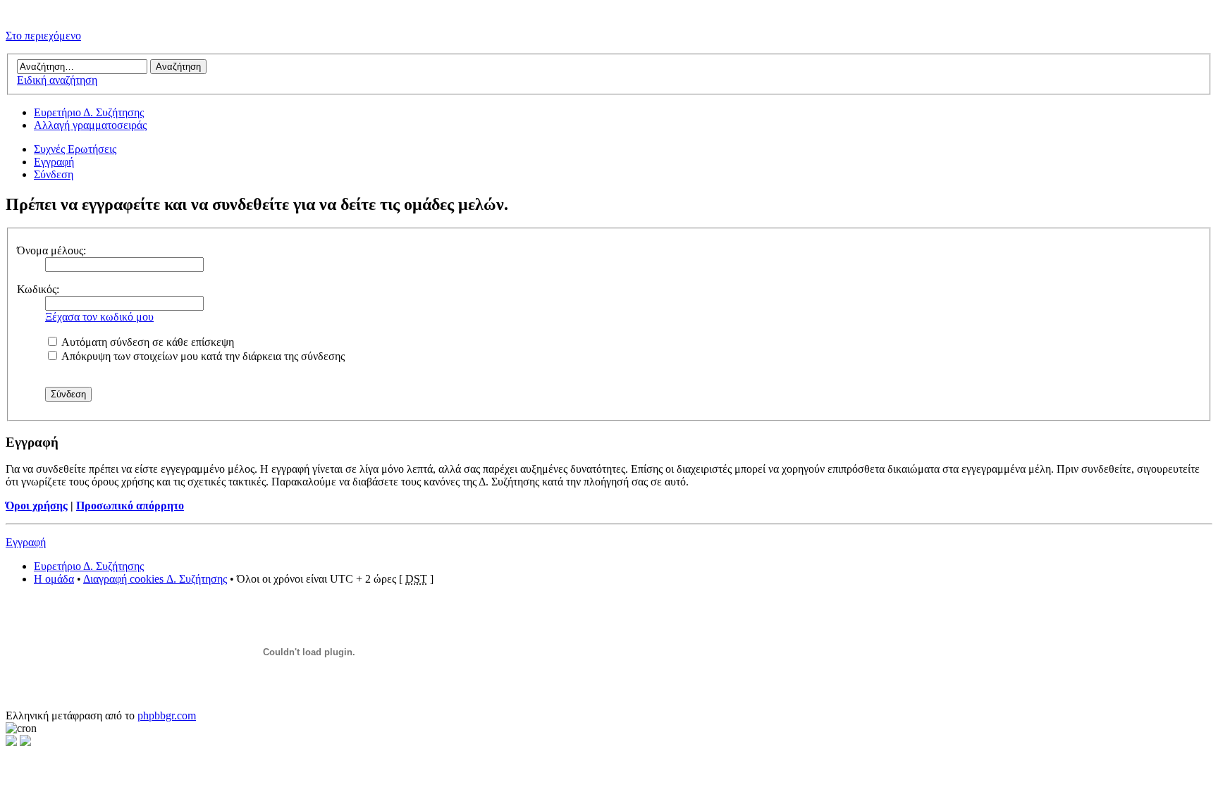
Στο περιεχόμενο (43, 36)
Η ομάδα (54, 579)
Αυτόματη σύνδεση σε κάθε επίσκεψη (146, 342)
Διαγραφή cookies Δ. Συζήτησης (155, 579)
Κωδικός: (38, 289)
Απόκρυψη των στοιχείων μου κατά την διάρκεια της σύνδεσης (202, 356)
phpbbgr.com (166, 715)
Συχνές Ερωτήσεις (75, 149)
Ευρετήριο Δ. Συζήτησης (89, 112)
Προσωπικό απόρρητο (130, 506)
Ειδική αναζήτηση (57, 80)
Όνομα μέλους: (51, 250)
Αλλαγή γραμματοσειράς (90, 125)
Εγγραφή (54, 162)
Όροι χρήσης (37, 506)
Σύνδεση (53, 174)
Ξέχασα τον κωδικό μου (99, 317)
